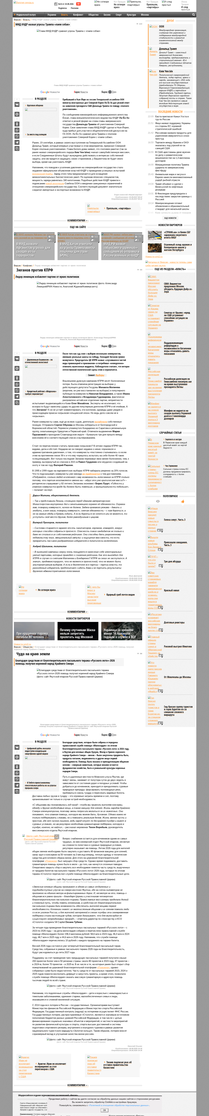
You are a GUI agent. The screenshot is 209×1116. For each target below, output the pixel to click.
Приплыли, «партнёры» (153, 6)
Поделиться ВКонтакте (17, 104)
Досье (170, 20)
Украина (52, 14)
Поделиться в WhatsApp (17, 130)
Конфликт (78, 14)
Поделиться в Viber (17, 136)
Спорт (119, 14)
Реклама (74, 8)
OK (104, 1110)
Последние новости (170, 111)
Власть (64, 14)
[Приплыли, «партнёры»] (94, 208)
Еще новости (170, 218)
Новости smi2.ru (22, 644)
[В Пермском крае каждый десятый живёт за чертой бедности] (155, 449)
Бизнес (107, 14)
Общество (93, 14)
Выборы (100, 375)
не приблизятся (91, 474)
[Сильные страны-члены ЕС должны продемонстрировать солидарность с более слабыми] (155, 477)
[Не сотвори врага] (26, 590)
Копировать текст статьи (17, 148)
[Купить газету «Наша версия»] (56, 4)
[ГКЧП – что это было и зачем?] (155, 561)
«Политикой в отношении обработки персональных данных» (118, 1105)
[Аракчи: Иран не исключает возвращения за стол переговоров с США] (26, 1067)
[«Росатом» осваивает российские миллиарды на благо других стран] (155, 622)
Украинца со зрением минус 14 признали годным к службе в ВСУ (120, 633)
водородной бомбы (42, 173)
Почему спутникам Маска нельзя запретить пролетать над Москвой (77, 633)
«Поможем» (51, 861)
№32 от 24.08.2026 (65, 3)
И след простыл (185, 8)
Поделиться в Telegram (17, 142)
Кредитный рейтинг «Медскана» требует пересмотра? (40, 392)
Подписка (62, 8)
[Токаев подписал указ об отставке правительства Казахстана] (94, 1065)
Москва (145, 14)
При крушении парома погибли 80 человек (32, 635)
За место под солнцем (36, 134)
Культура (131, 14)
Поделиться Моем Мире (17, 114)
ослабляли (101, 421)
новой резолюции (55, 183)
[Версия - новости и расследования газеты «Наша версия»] (33, 7)
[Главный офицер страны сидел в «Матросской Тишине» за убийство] (155, 646)
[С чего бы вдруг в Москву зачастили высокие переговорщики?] (94, 595)
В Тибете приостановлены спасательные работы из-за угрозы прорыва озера (40, 785)
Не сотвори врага (119, 6)
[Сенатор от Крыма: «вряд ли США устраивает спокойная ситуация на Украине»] (155, 317)
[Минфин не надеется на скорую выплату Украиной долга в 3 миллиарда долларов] (155, 415)
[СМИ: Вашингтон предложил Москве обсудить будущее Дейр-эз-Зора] (155, 288)
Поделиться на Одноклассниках (17, 124)
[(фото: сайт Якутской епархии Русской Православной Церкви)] (40, 837)
